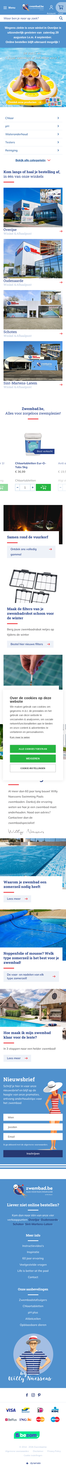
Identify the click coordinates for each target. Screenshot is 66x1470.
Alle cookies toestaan (33, 749)
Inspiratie (33, 1252)
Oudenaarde (49, 1219)
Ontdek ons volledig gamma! (24, 551)
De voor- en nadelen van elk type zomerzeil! (25, 976)
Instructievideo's (33, 1246)
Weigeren (33, 758)
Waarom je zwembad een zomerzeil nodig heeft (25, 884)
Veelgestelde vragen (33, 1264)
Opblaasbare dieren (33, 1325)
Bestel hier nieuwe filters (27, 644)
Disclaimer (38, 1451)
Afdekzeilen (33, 1318)
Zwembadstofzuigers (33, 1300)
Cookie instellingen (33, 1455)
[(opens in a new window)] (33, 1463)
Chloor (9, 118)
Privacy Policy (54, 1451)
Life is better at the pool (33, 1270)
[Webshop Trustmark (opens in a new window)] (33, 1435)
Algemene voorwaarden (17, 1451)
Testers (10, 142)
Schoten (18, 1224)
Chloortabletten (33, 1306)
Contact (33, 1277)
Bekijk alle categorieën (30, 160)
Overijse (34, 1219)
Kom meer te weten (20, 737)
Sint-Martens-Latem (38, 1224)
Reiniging (11, 150)
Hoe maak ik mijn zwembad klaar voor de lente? (27, 1034)
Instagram (33, 1395)
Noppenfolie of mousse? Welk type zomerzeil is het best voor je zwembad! (31, 958)
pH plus (33, 1312)
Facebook (27, 1395)
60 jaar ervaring (33, 1258)
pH (7, 126)
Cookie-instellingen (32, 768)
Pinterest (39, 1395)
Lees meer (14, 898)
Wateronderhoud (16, 134)
